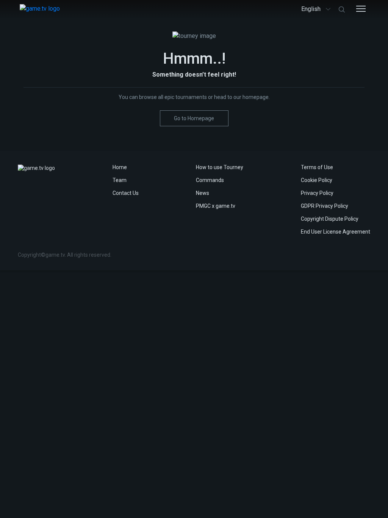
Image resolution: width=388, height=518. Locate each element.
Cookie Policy (316, 180)
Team (120, 180)
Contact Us (126, 193)
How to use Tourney (219, 167)
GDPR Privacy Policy (324, 206)
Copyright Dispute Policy (329, 219)
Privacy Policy (317, 193)
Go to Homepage (194, 118)
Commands (210, 180)
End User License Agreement (335, 232)
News (202, 193)
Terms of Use (317, 167)
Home (120, 167)
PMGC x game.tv (215, 206)
